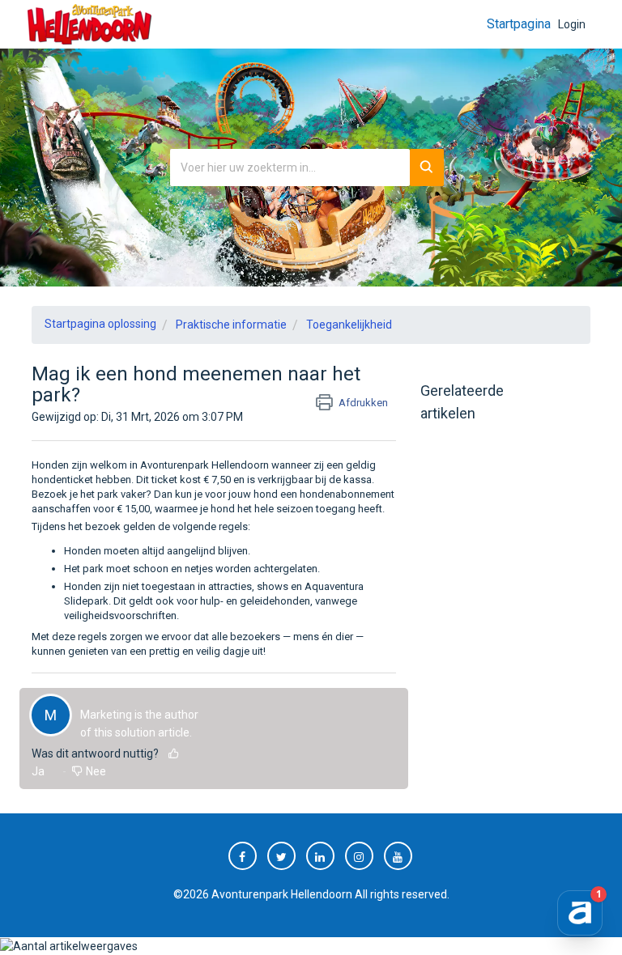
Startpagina (519, 24)
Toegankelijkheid (349, 324)
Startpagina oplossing (100, 323)
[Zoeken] (427, 167)
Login (572, 24)
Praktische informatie (231, 324)
